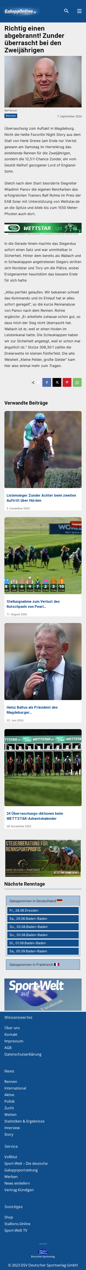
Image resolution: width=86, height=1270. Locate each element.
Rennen (11, 116)
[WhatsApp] (77, 382)
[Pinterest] (67, 382)
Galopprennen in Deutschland (33, 901)
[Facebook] (46, 382)
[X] (56, 382)
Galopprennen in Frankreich (31, 964)
